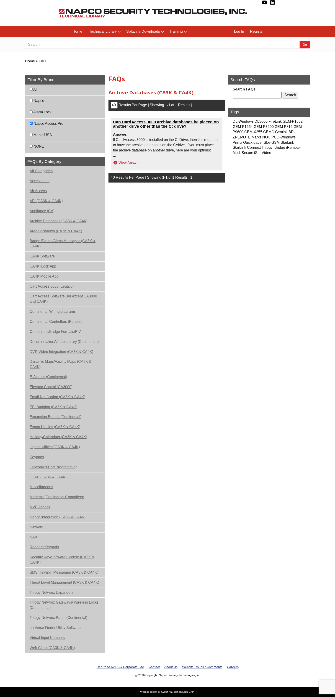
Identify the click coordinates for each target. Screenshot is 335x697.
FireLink (275, 121)
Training (176, 31)
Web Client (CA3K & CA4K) (52, 648)
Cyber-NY (166, 691)
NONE (38, 146)
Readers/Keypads (44, 547)
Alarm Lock (42, 112)
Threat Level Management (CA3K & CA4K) (64, 582)
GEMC (268, 132)
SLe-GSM (272, 142)
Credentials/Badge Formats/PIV (55, 332)
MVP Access (40, 507)
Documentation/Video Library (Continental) (64, 342)
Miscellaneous (41, 487)
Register (257, 31)
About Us (171, 667)
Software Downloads (143, 31)
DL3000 (261, 121)
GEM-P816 (284, 127)
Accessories (39, 181)
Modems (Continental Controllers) (57, 497)
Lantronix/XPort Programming (53, 467)
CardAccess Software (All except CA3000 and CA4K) (63, 298)
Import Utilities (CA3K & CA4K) (55, 447)
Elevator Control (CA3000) (51, 387)
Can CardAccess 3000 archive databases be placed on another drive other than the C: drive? (166, 124)
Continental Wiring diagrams (53, 311)
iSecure (247, 153)
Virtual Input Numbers (47, 638)
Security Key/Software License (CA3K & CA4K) (62, 559)
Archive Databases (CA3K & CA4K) (59, 221)
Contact (154, 667)
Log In (239, 31)
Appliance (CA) (42, 211)
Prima (237, 142)
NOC (266, 137)
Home (77, 31)
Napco (38, 101)
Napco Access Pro (48, 123)
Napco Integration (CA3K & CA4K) (57, 517)
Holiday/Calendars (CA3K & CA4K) (58, 437)
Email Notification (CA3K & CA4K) (57, 397)
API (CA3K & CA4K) (46, 201)
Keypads (37, 457)
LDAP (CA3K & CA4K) (48, 477)
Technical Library (103, 31)
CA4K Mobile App (44, 276)
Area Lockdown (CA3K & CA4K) (56, 231)
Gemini (281, 132)
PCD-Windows (283, 137)
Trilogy (267, 147)
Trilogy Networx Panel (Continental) (58, 618)
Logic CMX (188, 691)
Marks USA (42, 135)
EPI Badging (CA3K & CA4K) (53, 407)
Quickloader (253, 142)
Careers (233, 667)
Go (305, 44)
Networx (36, 527)
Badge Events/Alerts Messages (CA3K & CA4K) (62, 243)
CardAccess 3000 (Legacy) (52, 286)
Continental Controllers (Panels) (56, 321)
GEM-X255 (253, 132)
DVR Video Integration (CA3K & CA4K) (61, 352)
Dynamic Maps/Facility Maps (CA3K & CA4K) (60, 364)
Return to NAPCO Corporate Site (120, 667)
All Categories (41, 171)
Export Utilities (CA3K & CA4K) (55, 427)
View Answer (129, 163)
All (35, 89)
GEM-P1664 (243, 127)
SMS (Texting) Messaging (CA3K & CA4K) (64, 572)
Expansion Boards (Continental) (55, 417)
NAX (33, 537)
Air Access (38, 191)
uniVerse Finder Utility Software (55, 628)
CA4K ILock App (43, 266)
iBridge (279, 147)
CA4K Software (42, 256)
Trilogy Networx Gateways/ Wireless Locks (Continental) (64, 605)
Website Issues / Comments (202, 667)
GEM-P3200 (264, 127)
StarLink (287, 142)
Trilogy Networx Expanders (51, 592)
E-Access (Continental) (48, 377)
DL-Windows (243, 121)
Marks (256, 137)
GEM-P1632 (293, 121)
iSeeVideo (262, 153)
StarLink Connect (247, 147)
